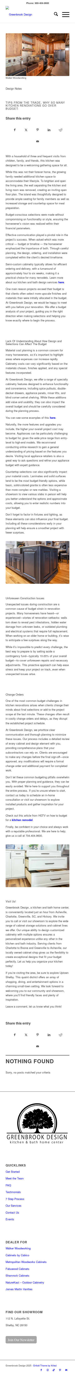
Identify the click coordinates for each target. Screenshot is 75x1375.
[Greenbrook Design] (31, 14)
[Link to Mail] (66, 1370)
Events (10, 1219)
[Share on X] (26, 130)
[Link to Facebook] (41, 1370)
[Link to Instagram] (47, 1370)
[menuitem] (54, 14)
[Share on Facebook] (14, 130)
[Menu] (63, 14)
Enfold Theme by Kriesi (45, 1365)
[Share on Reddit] (60, 130)
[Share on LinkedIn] (49, 130)
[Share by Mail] (37, 141)
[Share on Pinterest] (37, 130)
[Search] (54, 14)
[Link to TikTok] (54, 1370)
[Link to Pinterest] (60, 1370)
